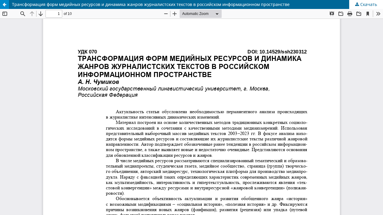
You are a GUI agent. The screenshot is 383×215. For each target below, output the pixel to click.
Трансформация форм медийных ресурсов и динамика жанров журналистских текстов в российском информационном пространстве (151, 4)
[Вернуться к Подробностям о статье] (4, 4)
